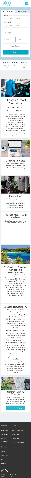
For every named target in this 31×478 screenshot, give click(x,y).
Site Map (3, 451)
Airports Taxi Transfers (11, 474)
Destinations (4, 455)
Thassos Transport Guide (6, 64)
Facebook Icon (2, 470)
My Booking (4, 434)
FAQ (2, 459)
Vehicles (3, 463)
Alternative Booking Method (24, 64)
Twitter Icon (6, 470)
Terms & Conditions (17, 430)
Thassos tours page (15, 408)
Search (16, 52)
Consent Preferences (18, 442)
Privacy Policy (15, 434)
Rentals (23, 11)
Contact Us (4, 430)
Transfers (9, 11)
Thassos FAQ (15, 63)
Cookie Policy (15, 438)
